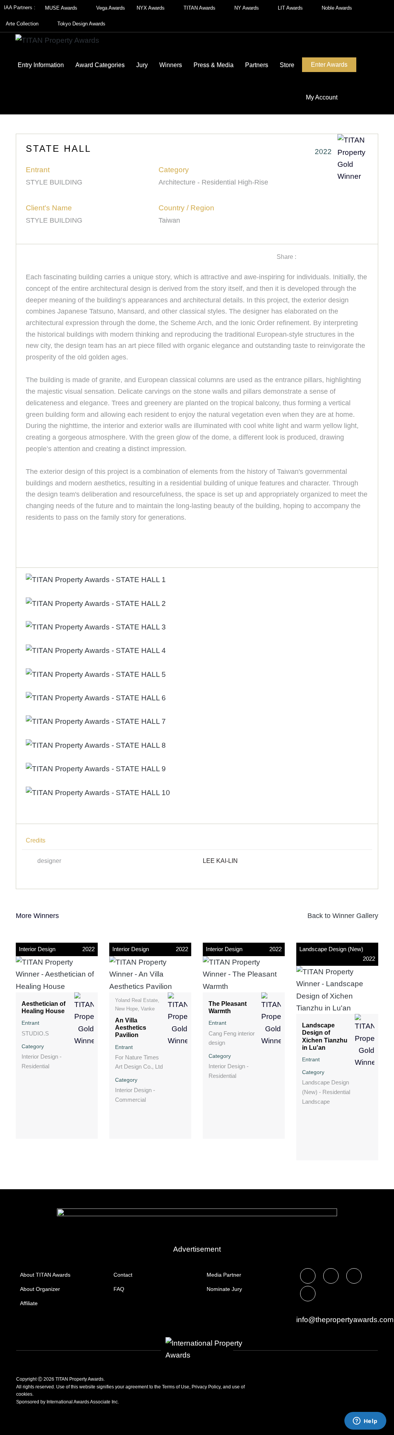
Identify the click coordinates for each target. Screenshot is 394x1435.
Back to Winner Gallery (341, 916)
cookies (24, 1394)
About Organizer (40, 1289)
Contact (123, 1275)
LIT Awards (291, 8)
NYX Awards (151, 8)
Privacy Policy (206, 1387)
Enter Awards (329, 64)
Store (287, 65)
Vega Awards (110, 8)
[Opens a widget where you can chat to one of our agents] (365, 1421)
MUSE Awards (62, 8)
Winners (170, 65)
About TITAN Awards (45, 1275)
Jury (142, 65)
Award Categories (100, 65)
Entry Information (41, 65)
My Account (321, 97)
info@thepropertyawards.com (345, 1320)
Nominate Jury (224, 1289)
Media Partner (224, 1275)
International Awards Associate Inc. (83, 1402)
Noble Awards (338, 8)
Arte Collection (23, 24)
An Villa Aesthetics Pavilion (130, 1027)
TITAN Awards (200, 8)
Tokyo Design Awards (81, 24)
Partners (256, 65)
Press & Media (214, 65)
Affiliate (29, 1303)
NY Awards (247, 8)
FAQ (119, 1289)
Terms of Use (175, 1387)
